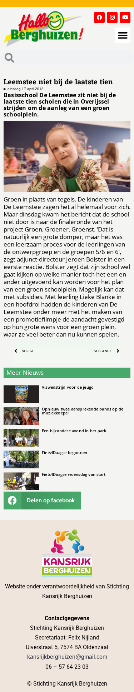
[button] (123, 35)
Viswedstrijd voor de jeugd (68, 387)
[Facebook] (99, 17)
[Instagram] (112, 17)
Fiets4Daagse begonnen (64, 452)
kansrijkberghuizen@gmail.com (67, 657)
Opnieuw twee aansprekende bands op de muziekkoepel (82, 410)
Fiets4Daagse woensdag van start (73, 474)
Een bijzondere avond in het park (74, 430)
